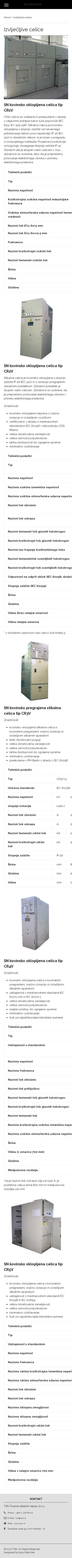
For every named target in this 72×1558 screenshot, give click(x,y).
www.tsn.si (19, 1523)
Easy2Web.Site (26, 1552)
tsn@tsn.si (21, 1518)
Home (7, 17)
